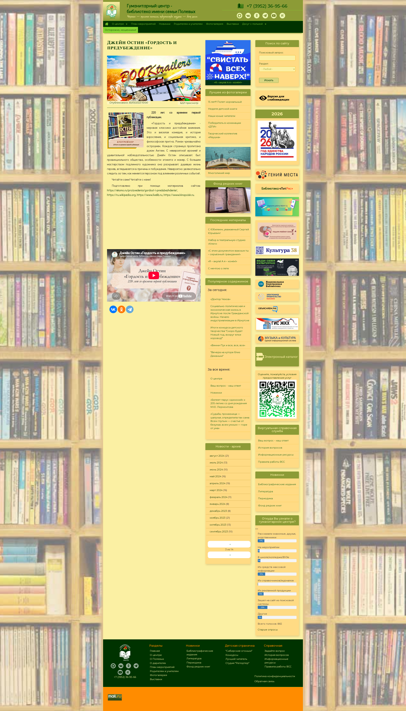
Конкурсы (232, 654)
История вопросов (270, 447)
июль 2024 (216, 462)
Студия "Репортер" (237, 663)
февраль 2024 (218, 497)
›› (230, 554)
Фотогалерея (214, 23)
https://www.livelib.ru (149, 195)
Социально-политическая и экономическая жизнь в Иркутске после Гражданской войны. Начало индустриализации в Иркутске (229, 313)
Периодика (265, 498)
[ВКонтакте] (113, 309)
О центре (117, 24)
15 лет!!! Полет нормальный (225, 101)
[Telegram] (130, 309)
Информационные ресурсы (276, 454)
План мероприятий (143, 23)
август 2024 (217, 455)
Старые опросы (268, 629)
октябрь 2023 (218, 524)
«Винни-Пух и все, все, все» (227, 345)
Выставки (233, 23)
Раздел (263, 63)
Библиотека (277, 188)
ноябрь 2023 (217, 517)
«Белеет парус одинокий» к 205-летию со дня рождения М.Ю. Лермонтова (228, 403)
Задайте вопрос (275, 650)
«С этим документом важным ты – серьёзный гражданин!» (228, 252)
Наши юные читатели (221, 115)
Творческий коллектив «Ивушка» (222, 135)
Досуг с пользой (252, 24)
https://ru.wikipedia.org (121, 195)
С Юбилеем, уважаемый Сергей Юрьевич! (228, 231)
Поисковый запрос (271, 52)
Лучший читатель (236, 658)
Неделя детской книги (222, 108)
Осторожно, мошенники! (120, 29)
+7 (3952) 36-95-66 (267, 6)
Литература (265, 491)
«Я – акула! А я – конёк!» (222, 261)
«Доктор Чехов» (220, 299)
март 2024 (216, 490)
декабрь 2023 (218, 510)
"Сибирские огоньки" (239, 650)
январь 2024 (217, 503)
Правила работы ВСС (271, 461)
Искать (268, 80)
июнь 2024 (216, 469)
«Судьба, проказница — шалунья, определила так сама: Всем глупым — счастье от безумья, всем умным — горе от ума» (230, 421)
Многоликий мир (219, 173)
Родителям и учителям (188, 23)
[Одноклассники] (121, 309)
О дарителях (158, 663)
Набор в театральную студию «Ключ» (227, 242)
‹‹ (230, 544)
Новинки (164, 23)
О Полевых (157, 658)
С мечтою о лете (228, 82)
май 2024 (215, 476)
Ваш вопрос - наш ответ (225, 385)
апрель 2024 (217, 483)
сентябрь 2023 (219, 531)
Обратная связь (264, 681)
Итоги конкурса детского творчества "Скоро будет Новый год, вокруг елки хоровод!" (226, 333)
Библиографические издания (277, 484)
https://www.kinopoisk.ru (179, 195)
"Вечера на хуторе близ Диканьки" (225, 354)
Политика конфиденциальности (274, 676)
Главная (106, 24)
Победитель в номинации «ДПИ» (224, 124)
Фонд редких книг (270, 505)
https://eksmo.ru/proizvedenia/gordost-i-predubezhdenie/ (142, 190)
